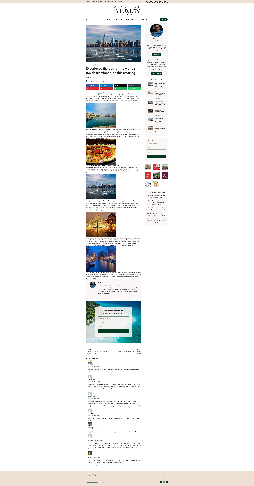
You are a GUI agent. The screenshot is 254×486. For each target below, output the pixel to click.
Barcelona (99, 93)
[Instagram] (162, 2)
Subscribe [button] (163, 19)
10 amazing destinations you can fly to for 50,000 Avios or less (160, 94)
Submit (113, 331)
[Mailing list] (147, 2)
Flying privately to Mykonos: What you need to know (159, 120)
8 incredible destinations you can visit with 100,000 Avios (160, 129)
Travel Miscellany (95, 65)
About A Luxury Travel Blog (95, 1)
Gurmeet (93, 377)
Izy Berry (93, 395)
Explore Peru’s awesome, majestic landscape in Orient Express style (97, 351)
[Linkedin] (155, 2)
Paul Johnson (92, 81)
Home (151, 481)
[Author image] (86, 81)
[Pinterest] (157, 2)
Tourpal (97, 94)
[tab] (151, 79)
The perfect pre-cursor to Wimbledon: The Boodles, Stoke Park (128, 351)
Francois (93, 427)
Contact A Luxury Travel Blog (113, 1)
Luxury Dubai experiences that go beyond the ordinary (160, 111)
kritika (92, 363)
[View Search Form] (87, 19)
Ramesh (93, 457)
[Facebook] (150, 2)
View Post (157, 89)
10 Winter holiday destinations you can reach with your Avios (160, 103)
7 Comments (107, 81)
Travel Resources (142, 19)
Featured (88, 65)
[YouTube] (165, 2)
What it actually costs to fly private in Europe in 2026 (160, 85)
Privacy (165, 481)
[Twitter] (152, 2)
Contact (158, 481)
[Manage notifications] (250, 482)
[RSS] (167, 2)
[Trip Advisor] (160, 2)
